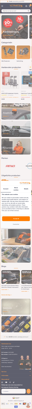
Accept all (16, 218)
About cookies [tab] (16, 189)
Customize (16, 224)
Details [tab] (26, 189)
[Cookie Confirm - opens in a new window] (25, 183)
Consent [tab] (5, 189)
